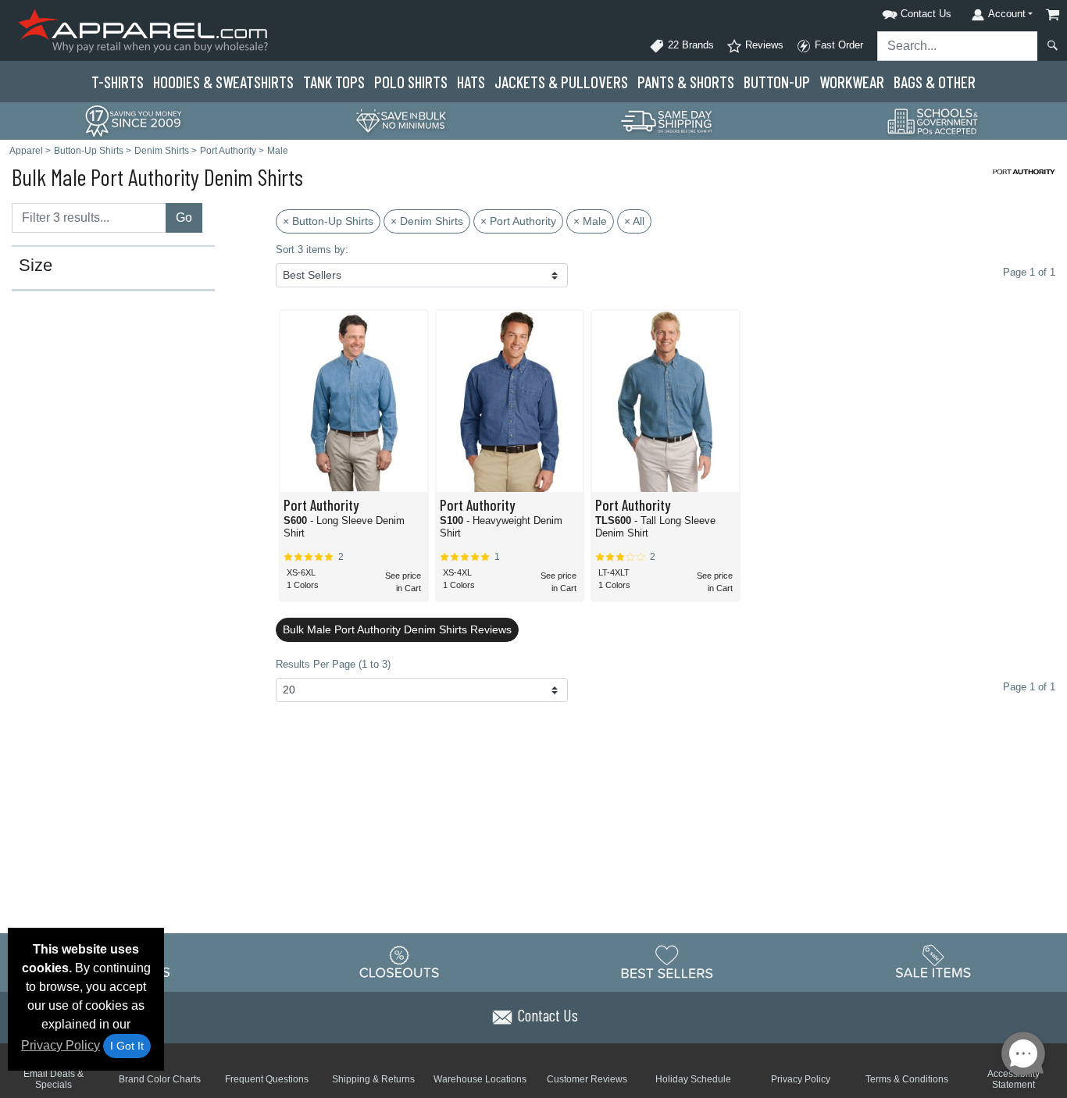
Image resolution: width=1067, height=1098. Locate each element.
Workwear (851, 81)
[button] (896, 11)
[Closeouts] (400, 961)
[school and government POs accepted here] (933, 121)
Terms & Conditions (906, 1079)
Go (184, 217)
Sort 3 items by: (312, 249)
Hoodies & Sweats (223, 81)
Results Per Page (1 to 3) (333, 664)
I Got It (127, 1045)
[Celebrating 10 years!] (133, 120)
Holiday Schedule (693, 1079)
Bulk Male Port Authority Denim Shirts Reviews (397, 629)
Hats (471, 81)
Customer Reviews (587, 1079)
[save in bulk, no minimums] (400, 120)
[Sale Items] (933, 961)
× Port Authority (518, 221)
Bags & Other (935, 81)
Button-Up (777, 81)
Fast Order (837, 45)
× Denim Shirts (427, 221)
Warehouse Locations (480, 1079)
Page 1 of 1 (1029, 687)
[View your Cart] (1053, 14)
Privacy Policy (60, 1045)
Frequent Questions (267, 1079)
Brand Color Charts (160, 1079)
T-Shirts (117, 81)
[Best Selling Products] (667, 961)
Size (35, 265)
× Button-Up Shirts (328, 221)
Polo (411, 81)
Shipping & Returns (373, 1079)
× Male (590, 221)
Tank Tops (334, 81)
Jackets (561, 81)
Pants (685, 81)
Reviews (762, 45)
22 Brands (689, 45)
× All (634, 221)
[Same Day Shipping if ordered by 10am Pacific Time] (667, 120)
